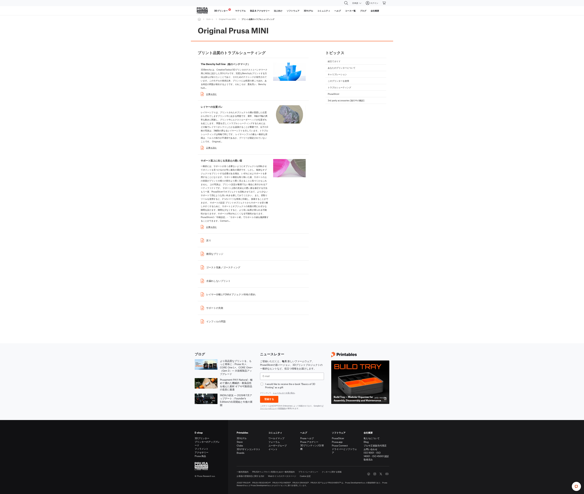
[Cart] (384, 3)
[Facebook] (368, 474)
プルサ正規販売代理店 (375, 445)
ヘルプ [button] (337, 10)
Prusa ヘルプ (307, 438)
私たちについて (372, 438)
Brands (240, 452)
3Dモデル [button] (308, 10)
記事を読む (211, 94)
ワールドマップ (276, 438)
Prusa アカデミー (309, 441)
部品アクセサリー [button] (260, 10)
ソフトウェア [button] (293, 10)
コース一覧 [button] (350, 10)
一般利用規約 (243, 471)
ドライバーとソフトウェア (344, 451)
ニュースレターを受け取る (284, 393)
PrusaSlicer (338, 438)
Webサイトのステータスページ (282, 476)
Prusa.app (337, 441)
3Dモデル (242, 438)
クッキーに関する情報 (332, 471)
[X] (380, 474)
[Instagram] (374, 474)
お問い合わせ (370, 449)
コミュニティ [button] (323, 10)
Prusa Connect (340, 445)
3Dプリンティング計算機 (312, 447)
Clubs (240, 445)
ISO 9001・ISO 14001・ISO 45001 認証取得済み (376, 456)
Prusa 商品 (200, 456)
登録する (269, 399)
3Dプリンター (202, 438)
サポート (210, 19)
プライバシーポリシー (308, 471)
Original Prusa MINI (227, 19)
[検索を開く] (346, 3)
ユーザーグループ (277, 445)
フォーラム (274, 441)
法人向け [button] (278, 10)
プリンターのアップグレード (207, 443)
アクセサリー (201, 452)
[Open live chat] (576, 486)
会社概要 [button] (375, 10)
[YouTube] (386, 474)
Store (240, 441)
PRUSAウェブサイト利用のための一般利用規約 (273, 471)
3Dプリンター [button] (222, 10)
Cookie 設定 (305, 476)
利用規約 (282, 408)
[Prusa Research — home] (202, 11)
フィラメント (201, 448)
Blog (366, 441)
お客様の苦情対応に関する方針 (250, 476)
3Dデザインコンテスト (248, 449)
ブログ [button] (363, 10)
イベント (273, 449)
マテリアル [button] (240, 10)
